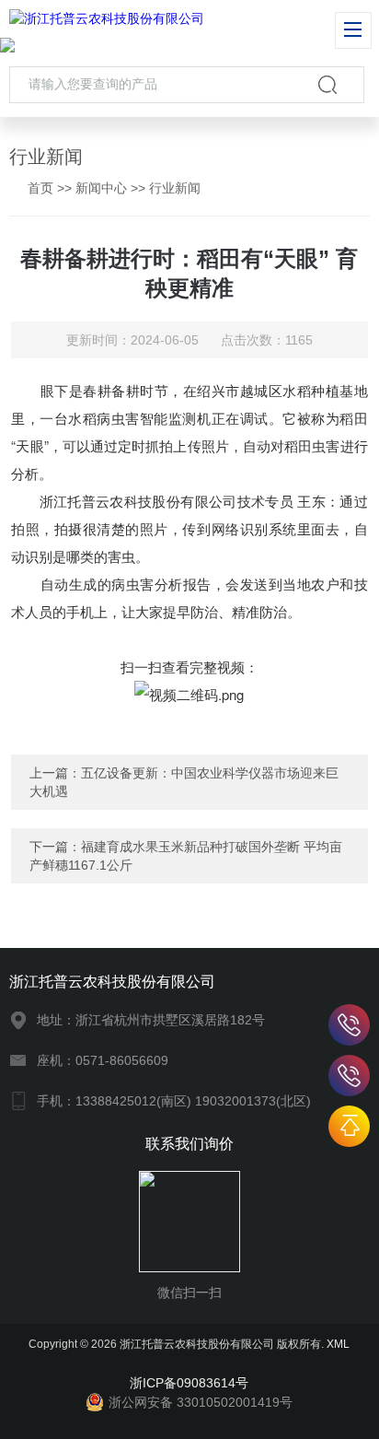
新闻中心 (101, 188)
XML (338, 1344)
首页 (40, 188)
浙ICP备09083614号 (189, 1382)
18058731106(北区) (349, 1075)
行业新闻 (175, 188)
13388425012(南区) (349, 1025)
